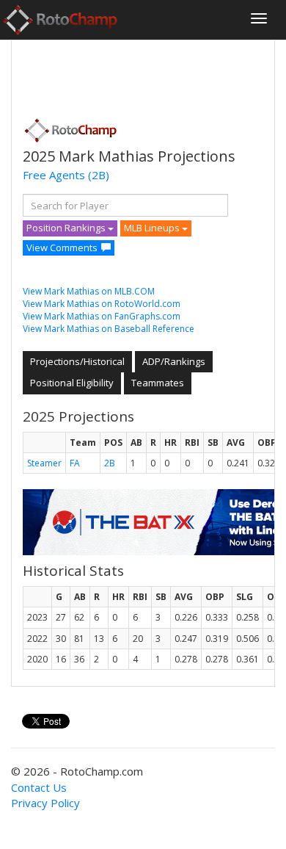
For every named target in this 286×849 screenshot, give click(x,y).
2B (109, 463)
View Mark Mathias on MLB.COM (89, 291)
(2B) (98, 174)
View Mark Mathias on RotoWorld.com (101, 303)
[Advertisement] (140, 74)
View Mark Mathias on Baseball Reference (108, 328)
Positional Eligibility (72, 382)
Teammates (157, 382)
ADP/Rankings (173, 361)
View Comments (62, 247)
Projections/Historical (77, 361)
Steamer (44, 463)
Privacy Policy (45, 802)
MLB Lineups (153, 227)
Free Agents (54, 174)
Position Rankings (67, 227)
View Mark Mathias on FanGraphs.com (101, 316)
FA (75, 463)
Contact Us (39, 787)
